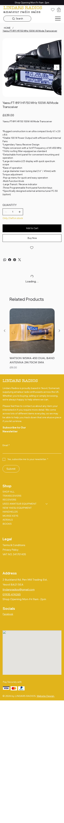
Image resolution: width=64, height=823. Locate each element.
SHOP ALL (9, 491)
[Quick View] (32, 330)
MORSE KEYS (10, 515)
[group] (32, 339)
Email (6, 445)
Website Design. (46, 696)
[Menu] (58, 18)
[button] (59, 10)
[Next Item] (56, 67)
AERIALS (8, 519)
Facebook (8, 614)
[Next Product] (59, 331)
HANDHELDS (10, 511)
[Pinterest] (14, 260)
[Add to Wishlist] (32, 247)
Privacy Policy (10, 549)
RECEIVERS (9, 499)
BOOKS (7, 523)
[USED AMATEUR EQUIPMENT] (46, 504)
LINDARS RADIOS (22, 7)
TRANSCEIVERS (12, 495)
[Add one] (19, 211)
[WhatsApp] (5, 260)
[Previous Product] (5, 331)
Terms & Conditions (14, 545)
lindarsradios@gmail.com (19, 589)
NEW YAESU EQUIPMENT (17, 507)
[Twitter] (19, 260)
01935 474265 (12, 594)
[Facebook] (10, 260)
